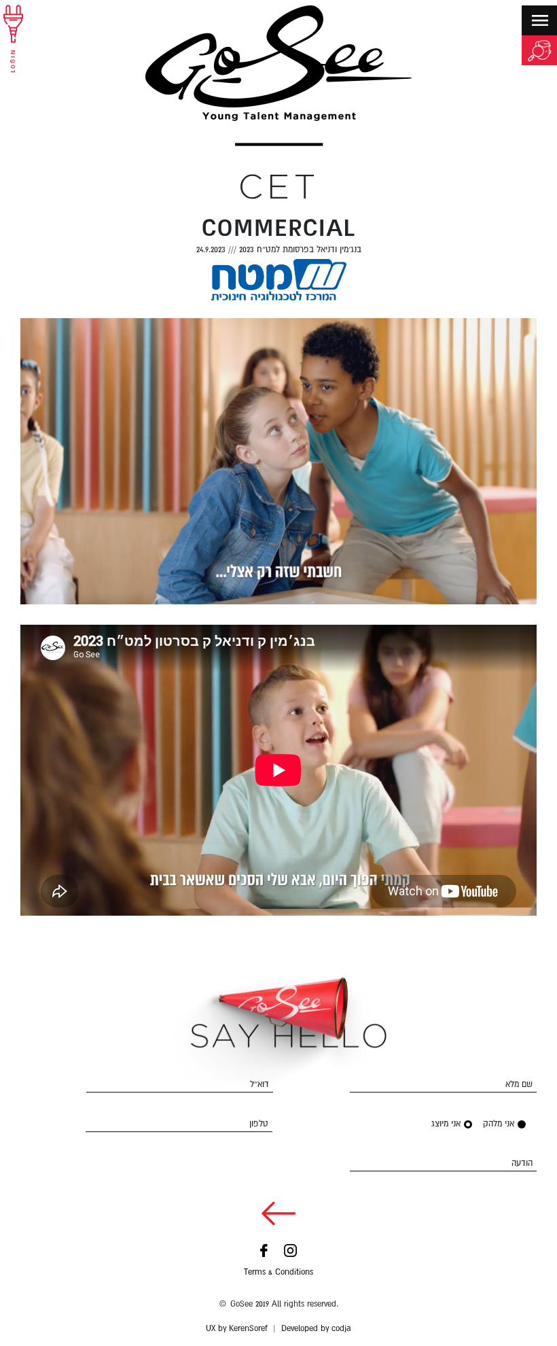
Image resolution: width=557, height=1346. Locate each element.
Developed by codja (316, 1328)
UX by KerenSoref (237, 1328)
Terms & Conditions (278, 1272)
